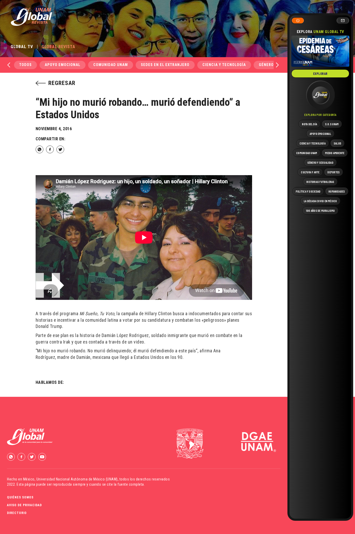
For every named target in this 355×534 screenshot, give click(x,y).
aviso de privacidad (24, 505)
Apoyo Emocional (62, 65)
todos (25, 65)
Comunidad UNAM (110, 65)
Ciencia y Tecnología (224, 65)
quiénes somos (20, 497)
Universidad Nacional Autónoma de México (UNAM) (77, 479)
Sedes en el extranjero (165, 65)
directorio (17, 513)
